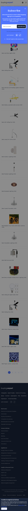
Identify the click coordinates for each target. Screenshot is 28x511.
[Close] (25, 8)
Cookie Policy (4, 506)
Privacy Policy (21, 505)
